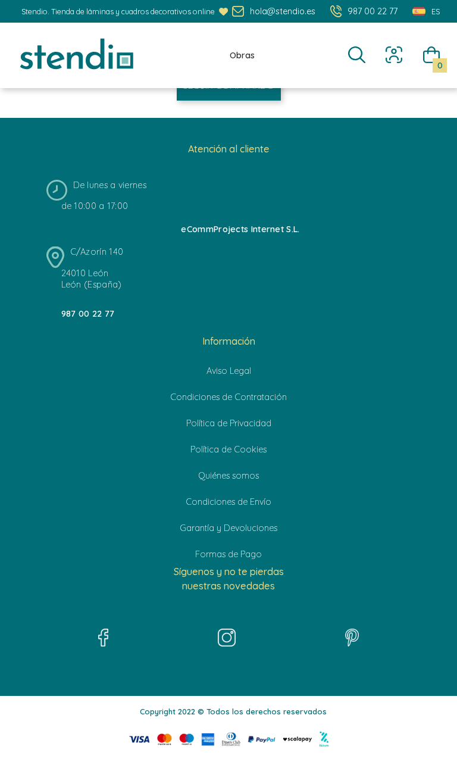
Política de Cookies (228, 449)
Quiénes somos (228, 475)
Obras (242, 55)
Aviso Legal (228, 371)
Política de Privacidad (228, 423)
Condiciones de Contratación (228, 397)
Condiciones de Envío (228, 501)
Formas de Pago (228, 554)
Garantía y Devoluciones (228, 528)
